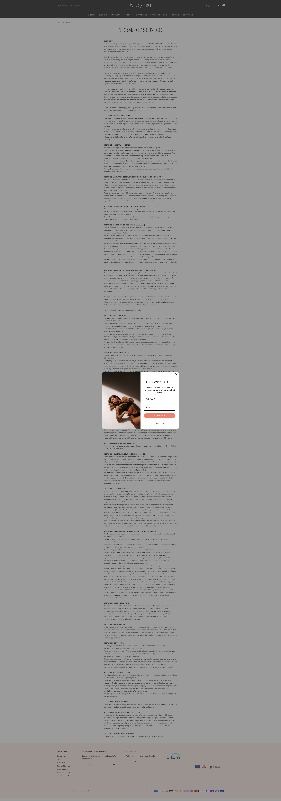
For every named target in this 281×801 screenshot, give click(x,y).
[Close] (176, 374)
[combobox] (159, 399)
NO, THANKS (160, 423)
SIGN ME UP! (159, 416)
